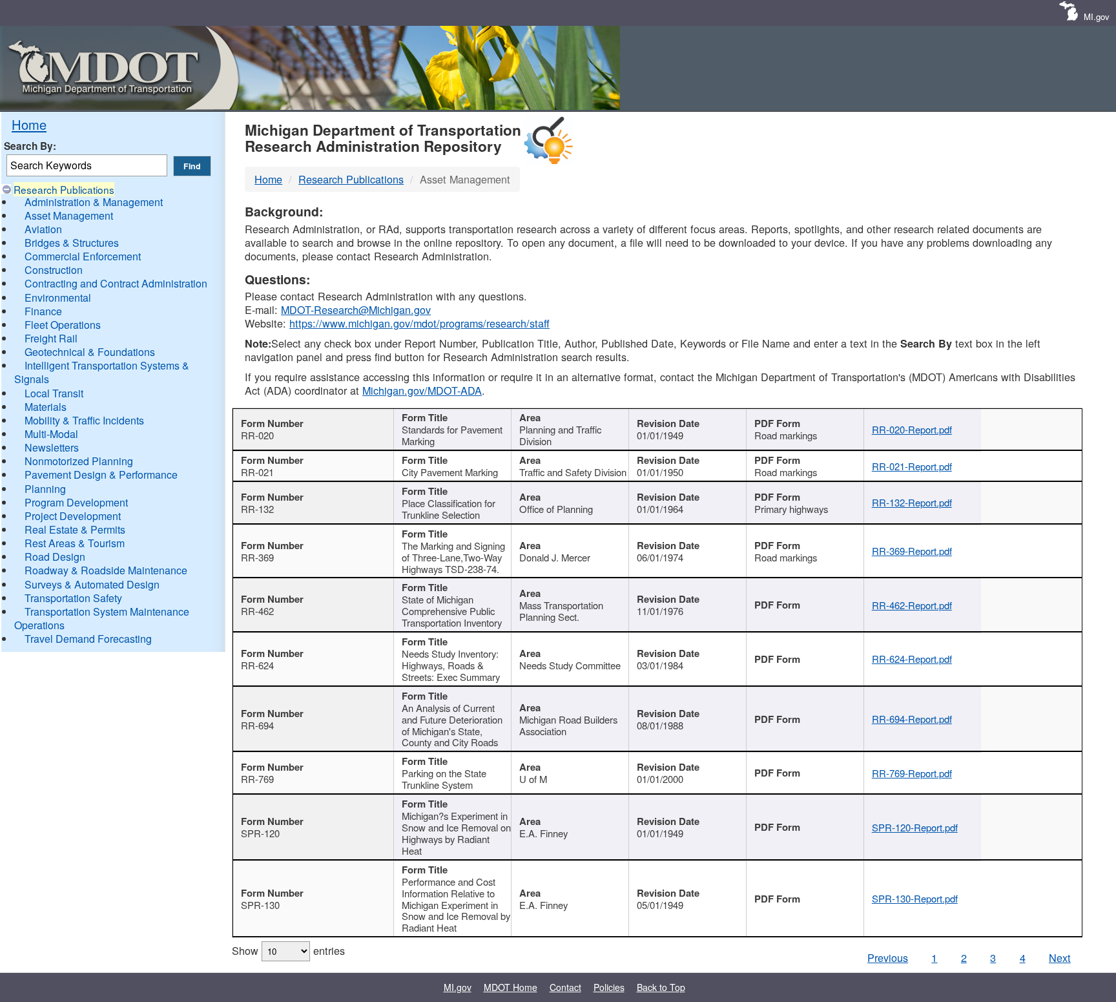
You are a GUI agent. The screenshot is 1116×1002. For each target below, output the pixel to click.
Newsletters (52, 447)
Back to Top (661, 987)
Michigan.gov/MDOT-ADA (422, 390)
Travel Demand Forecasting (88, 638)
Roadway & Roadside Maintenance (106, 570)
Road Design (55, 556)
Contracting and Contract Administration (116, 283)
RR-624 (257, 665)
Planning (45, 488)
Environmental (58, 297)
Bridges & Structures (72, 242)
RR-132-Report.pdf (912, 502)
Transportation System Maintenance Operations (101, 618)
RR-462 (257, 611)
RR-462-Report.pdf (912, 605)
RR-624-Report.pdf (912, 658)
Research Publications (64, 189)
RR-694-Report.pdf (912, 718)
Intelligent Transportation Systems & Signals (101, 372)
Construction (54, 269)
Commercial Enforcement (83, 256)
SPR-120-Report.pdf (915, 827)
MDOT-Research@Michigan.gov (356, 309)
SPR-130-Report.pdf (915, 898)
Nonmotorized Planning (79, 461)
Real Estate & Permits (75, 529)
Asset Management (69, 215)
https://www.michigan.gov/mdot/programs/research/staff (419, 323)
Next (1060, 957)
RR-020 (257, 435)
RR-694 (257, 725)
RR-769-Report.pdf (912, 773)
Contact (565, 987)
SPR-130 (260, 905)
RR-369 (257, 557)
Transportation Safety (73, 597)
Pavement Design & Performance (101, 474)
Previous (887, 957)
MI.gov (1097, 16)
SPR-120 (260, 833)
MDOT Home (510, 987)
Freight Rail (51, 338)
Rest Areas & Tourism (75, 543)
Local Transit (54, 393)
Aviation (43, 229)
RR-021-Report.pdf (912, 466)
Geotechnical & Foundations (90, 351)
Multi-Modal (51, 433)
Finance (43, 311)
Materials (46, 406)
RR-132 (257, 509)
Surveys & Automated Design (92, 584)
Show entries (288, 950)
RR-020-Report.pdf (912, 429)
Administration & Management (94, 201)
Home (29, 124)
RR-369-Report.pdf (912, 551)
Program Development (76, 502)
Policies (609, 987)
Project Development (73, 515)
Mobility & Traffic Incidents (84, 420)
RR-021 (257, 472)
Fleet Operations (63, 324)
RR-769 (257, 779)
